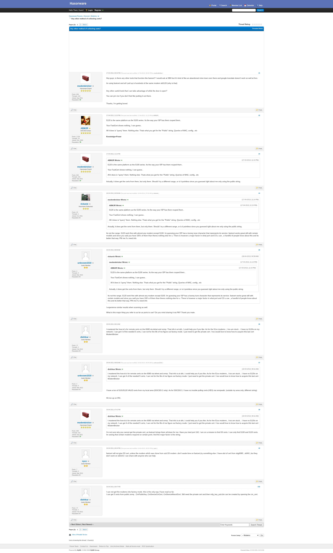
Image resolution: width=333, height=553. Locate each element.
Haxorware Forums (75, 16)
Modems (94, 16)
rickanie (84, 204)
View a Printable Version (79, 534)
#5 (259, 250)
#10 (259, 487)
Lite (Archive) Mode (117, 546)
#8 (259, 409)
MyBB (79, 550)
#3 (259, 154)
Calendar (250, 5)
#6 (259, 324)
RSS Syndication (148, 546)
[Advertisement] (166, 50)
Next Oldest (76, 524)
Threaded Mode (257, 28)
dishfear (84, 337)
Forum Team (74, 546)
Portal (214, 5)
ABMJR (84, 128)
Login (90, 10)
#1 (259, 73)
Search (224, 5)
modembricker (84, 86)
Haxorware (93, 546)
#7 (259, 362)
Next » (85, 24)
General (86, 16)
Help (260, 5)
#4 (259, 193)
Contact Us (84, 546)
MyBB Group (94, 550)
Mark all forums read (133, 546)
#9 (259, 448)
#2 (259, 115)
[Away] (90, 128)
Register (98, 10)
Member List (237, 5)
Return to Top (104, 546)
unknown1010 (84, 263)
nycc (84, 461)
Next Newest (87, 524)
